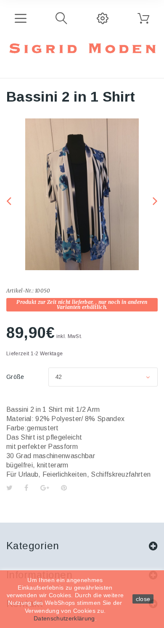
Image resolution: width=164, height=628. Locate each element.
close (143, 599)
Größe (16, 376)
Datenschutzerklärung (64, 618)
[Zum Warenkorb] (143, 18)
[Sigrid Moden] (82, 48)
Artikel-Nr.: (20, 290)
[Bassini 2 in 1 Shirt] (82, 194)
